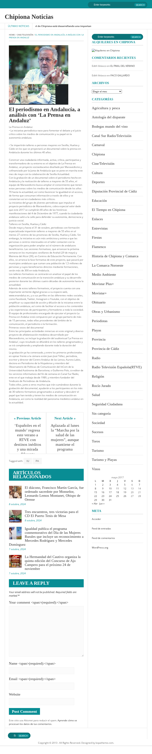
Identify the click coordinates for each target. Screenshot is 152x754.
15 (95, 492)
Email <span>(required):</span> (32, 679)
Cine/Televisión (25, 34)
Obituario (98, 302)
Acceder (96, 519)
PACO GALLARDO (120, 75)
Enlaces (97, 219)
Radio (96, 358)
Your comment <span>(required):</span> (38, 602)
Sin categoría (101, 413)
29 (95, 500)
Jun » (101, 503)
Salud (96, 395)
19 (125, 492)
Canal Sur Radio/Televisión (111, 136)
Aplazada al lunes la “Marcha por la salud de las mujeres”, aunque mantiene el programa (65, 437)
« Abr (95, 503)
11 (117, 488)
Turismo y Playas (104, 460)
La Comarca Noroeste (107, 265)
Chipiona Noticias (29, 16)
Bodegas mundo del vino (110, 126)
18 (117, 492)
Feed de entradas (101, 528)
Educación (99, 201)
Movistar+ (99, 293)
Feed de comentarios (103, 538)
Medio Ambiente (104, 275)
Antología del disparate (108, 117)
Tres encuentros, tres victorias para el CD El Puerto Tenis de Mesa (51, 514)
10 (110, 488)
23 (103, 496)
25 (117, 496)
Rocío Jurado (101, 386)
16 (103, 492)
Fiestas (97, 237)
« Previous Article (27, 418)
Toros (96, 441)
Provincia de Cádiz (105, 349)
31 (110, 500)
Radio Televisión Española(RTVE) (117, 367)
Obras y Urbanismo (106, 312)
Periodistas (99, 321)
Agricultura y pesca (106, 108)
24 (110, 496)
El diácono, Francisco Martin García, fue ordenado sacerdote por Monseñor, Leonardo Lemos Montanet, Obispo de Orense (54, 493)
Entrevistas (100, 228)
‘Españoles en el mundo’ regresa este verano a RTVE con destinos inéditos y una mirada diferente (28, 439)
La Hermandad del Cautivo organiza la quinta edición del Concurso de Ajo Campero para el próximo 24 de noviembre (53, 563)
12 (125, 488)
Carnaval (98, 145)
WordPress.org (100, 547)
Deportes (98, 182)
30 (103, 500)
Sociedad (98, 423)
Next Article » (65, 418)
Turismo (98, 451)
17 (110, 492)
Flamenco (99, 247)
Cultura (97, 173)
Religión (98, 376)
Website (14, 694)
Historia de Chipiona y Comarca (115, 256)
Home (12, 34)
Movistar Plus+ (103, 284)
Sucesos (97, 432)
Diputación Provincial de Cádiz (114, 191)
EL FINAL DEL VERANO (122, 66)
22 (95, 496)
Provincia (98, 339)
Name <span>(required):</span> (32, 663)
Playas (96, 330)
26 (125, 496)
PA (37, 461)
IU (28, 461)
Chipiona (98, 154)
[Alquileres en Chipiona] (106, 50)
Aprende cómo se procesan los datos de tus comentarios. (43, 722)
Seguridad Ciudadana (107, 404)
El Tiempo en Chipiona (108, 210)
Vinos (96, 469)
